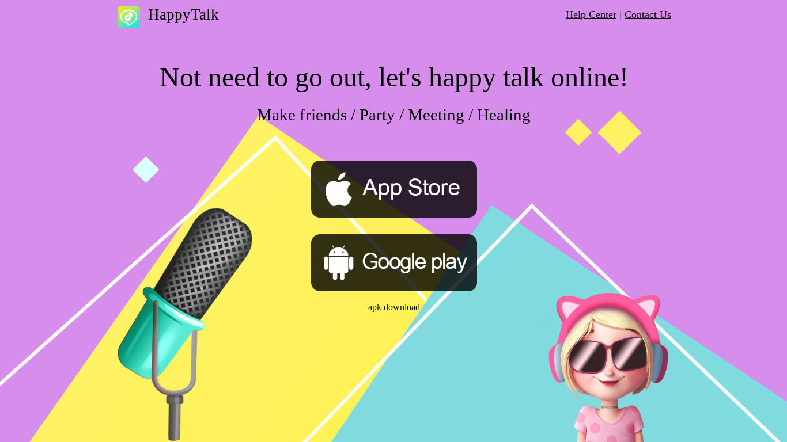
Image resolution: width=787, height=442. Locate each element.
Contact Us (648, 14)
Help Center (591, 14)
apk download (394, 307)
